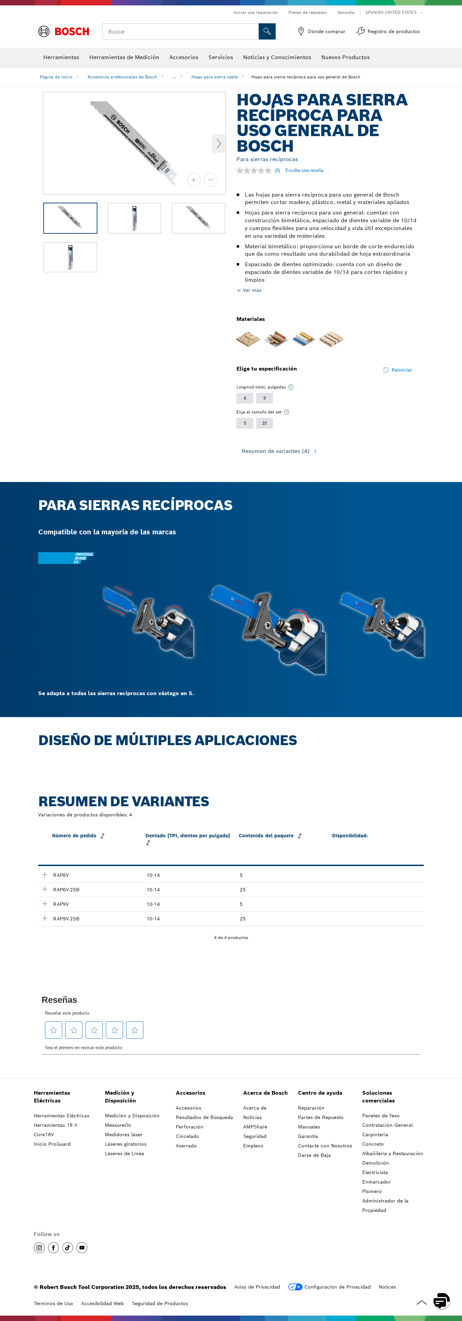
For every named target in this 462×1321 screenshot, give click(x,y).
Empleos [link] (253, 1146)
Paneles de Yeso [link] (381, 1116)
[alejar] (210, 179)
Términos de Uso (53, 1303)
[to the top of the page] (452, 1281)
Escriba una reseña (304, 170)
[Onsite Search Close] (253, 31)
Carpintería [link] (375, 1135)
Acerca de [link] (255, 1108)
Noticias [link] (252, 1117)
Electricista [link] (375, 1172)
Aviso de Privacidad (257, 1287)
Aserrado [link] (186, 1146)
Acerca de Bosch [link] (265, 1092)
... (174, 76)
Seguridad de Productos (160, 1303)
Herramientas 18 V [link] (55, 1125)
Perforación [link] (190, 1127)
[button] (39, 1247)
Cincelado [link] (187, 1136)
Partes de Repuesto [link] (321, 1117)
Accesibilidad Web (102, 1303)
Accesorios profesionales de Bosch (122, 76)
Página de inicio (56, 76)
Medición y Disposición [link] (120, 1096)
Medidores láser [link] (123, 1135)
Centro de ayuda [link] (320, 1092)
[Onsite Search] (267, 31)
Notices (387, 1287)
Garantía (346, 12)
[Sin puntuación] (255, 170)
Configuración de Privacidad (337, 1287)
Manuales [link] (309, 1127)
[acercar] (194, 179)
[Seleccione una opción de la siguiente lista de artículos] (291, 387)
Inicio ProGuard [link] (52, 1144)
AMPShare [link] (255, 1127)
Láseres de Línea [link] (124, 1153)
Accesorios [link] (190, 1092)
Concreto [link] (373, 1144)
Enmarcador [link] (376, 1182)
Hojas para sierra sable (214, 76)
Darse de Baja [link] (314, 1155)
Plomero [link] (372, 1191)
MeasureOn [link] (118, 1125)
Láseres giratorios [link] (125, 1144)
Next (219, 143)
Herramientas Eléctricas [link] (52, 1096)
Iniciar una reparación (255, 12)
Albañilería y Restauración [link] (392, 1153)
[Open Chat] (442, 1301)
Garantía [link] (308, 1136)
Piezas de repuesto (307, 12)
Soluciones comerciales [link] (378, 1096)
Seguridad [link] (255, 1136)
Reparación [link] (311, 1108)
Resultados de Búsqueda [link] (204, 1117)
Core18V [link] (44, 1135)
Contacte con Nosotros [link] (325, 1146)
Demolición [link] (375, 1163)
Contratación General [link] (387, 1125)
